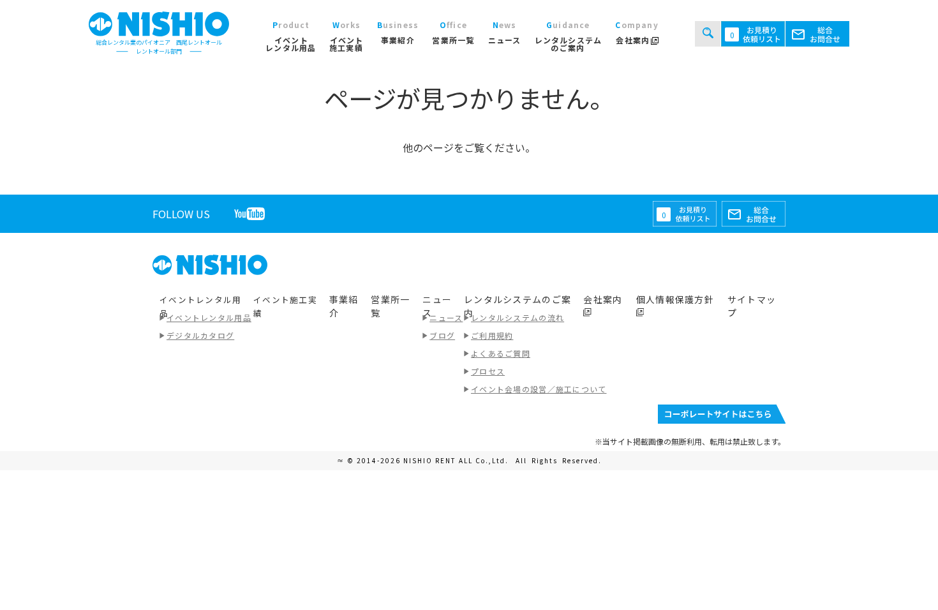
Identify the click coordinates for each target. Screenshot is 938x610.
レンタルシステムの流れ (517, 317)
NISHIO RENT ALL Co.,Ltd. (457, 460)
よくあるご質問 (500, 353)
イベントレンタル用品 (209, 317)
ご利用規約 (492, 335)
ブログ (442, 335)
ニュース (446, 317)
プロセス (488, 371)
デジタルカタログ (200, 335)
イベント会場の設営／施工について (538, 388)
